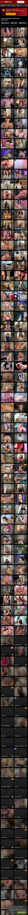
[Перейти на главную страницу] (8, 1)
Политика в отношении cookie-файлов (17, 909)
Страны (15, 23)
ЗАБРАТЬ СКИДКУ (11, 13)
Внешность (6, 23)
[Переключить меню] (1, 2)
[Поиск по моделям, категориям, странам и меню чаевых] (26, 5)
